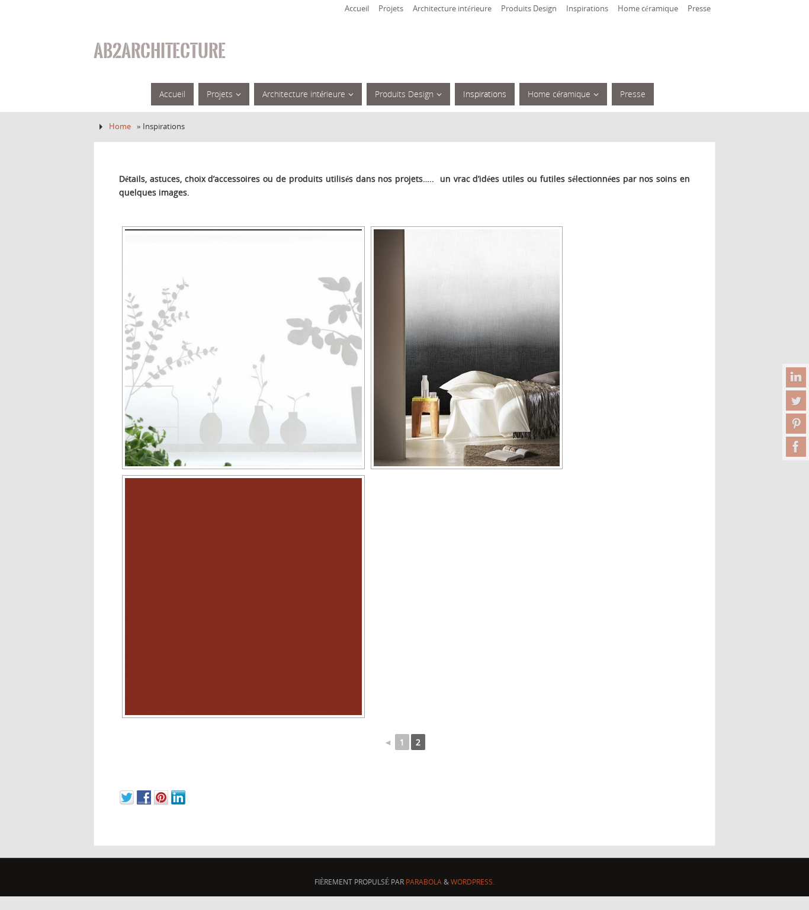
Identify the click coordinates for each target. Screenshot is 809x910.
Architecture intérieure (452, 9)
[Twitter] (796, 400)
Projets (390, 9)
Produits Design (529, 9)
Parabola (424, 882)
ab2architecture (160, 50)
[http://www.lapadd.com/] (243, 347)
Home (120, 126)
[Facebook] (796, 447)
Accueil (357, 9)
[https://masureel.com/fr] (467, 347)
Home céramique (648, 9)
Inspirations (587, 9)
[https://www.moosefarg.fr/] (243, 596)
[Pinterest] (796, 424)
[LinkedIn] (796, 377)
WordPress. (473, 882)
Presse (699, 9)
